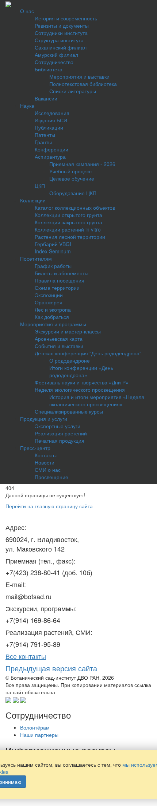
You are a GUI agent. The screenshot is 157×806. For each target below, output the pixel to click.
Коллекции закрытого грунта (68, 222)
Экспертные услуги (57, 426)
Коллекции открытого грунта (68, 214)
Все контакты (25, 656)
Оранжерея (48, 302)
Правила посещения (59, 280)
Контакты (46, 455)
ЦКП (40, 185)
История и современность (66, 18)
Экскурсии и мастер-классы (68, 331)
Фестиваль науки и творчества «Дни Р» (82, 382)
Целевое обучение (71, 178)
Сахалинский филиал (61, 47)
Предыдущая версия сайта (51, 668)
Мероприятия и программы (53, 324)
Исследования (52, 112)
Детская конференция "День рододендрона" (88, 353)
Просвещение (51, 477)
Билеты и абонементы (61, 273)
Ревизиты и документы (62, 25)
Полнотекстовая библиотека (83, 83)
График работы (53, 265)
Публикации (49, 127)
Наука (27, 105)
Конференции (51, 149)
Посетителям (36, 258)
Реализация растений (61, 433)
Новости (44, 462)
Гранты (43, 142)
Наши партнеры (39, 734)
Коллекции (33, 200)
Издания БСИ (51, 120)
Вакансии (46, 98)
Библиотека (48, 69)
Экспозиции (49, 295)
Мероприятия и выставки (79, 76)
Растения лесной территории (70, 236)
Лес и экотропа (53, 309)
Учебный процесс (70, 171)
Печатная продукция (59, 440)
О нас (27, 11)
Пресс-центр (35, 447)
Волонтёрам (35, 727)
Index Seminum (53, 251)
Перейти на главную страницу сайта (49, 506)
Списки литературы (72, 91)
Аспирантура (50, 156)
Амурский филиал (56, 54)
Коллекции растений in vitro (68, 229)
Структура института (59, 40)
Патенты (45, 134)
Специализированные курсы (69, 411)
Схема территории (57, 287)
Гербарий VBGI (53, 244)
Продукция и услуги (43, 418)
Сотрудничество (54, 62)
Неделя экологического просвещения (80, 389)
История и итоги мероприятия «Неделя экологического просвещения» (96, 400)
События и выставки (59, 345)
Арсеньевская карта (59, 338)
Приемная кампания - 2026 (82, 163)
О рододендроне (69, 360)
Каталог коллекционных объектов (75, 207)
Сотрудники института (61, 32)
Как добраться (52, 316)
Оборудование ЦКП (72, 193)
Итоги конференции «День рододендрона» (81, 371)
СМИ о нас (48, 469)
